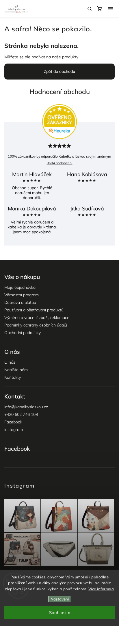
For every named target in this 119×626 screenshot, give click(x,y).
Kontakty (12, 377)
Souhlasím (59, 612)
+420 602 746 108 (21, 414)
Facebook (13, 422)
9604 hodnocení (59, 163)
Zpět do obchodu (59, 71)
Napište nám (16, 369)
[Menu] (110, 9)
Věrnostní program (21, 294)
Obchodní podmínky (22, 332)
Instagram (13, 429)
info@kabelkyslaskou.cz (26, 406)
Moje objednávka (20, 287)
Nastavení (60, 599)
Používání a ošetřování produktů (34, 310)
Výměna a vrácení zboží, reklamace (36, 317)
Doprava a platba (20, 302)
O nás (9, 362)
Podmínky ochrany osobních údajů (35, 325)
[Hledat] (89, 8)
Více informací (101, 589)
